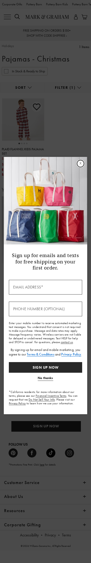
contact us (67, 342)
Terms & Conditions (40, 354)
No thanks (45, 378)
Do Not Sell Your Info (42, 400)
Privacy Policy (71, 354)
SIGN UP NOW (46, 367)
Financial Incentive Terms (51, 396)
